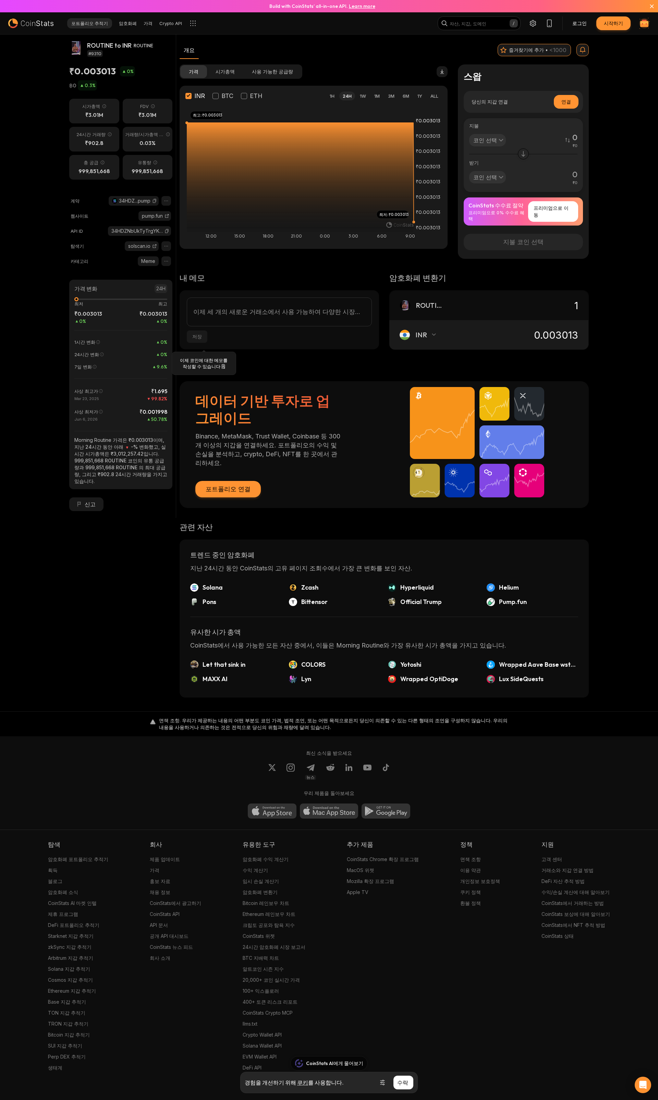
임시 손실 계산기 (261, 881)
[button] (154, 201)
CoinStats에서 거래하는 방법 (572, 903)
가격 (154, 870)
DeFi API (252, 1068)
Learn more (362, 6)
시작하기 (613, 23)
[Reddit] (330, 771)
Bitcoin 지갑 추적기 (69, 1035)
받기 (474, 163)
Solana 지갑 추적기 (69, 969)
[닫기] (648, 6)
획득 (53, 870)
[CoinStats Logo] (30, 23)
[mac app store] (329, 811)
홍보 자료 (160, 881)
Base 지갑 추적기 (67, 1002)
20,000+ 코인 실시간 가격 (271, 980)
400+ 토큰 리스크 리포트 (270, 1002)
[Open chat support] (643, 1085)
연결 (566, 102)
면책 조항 (470, 859)
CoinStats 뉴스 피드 (171, 947)
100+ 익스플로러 (261, 991)
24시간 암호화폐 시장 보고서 (274, 947)
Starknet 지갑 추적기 (71, 936)
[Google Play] (386, 811)
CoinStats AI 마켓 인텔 (72, 903)
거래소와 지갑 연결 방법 (567, 870)
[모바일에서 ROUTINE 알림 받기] (582, 50)
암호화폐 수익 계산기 (266, 859)
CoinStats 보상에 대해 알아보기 (575, 914)
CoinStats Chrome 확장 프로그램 (383, 859)
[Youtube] (367, 771)
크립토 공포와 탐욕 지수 (269, 925)
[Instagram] (291, 771)
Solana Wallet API (262, 1046)
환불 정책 (470, 903)
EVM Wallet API (260, 1057)
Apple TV (357, 892)
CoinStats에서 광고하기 (175, 903)
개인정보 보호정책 (480, 881)
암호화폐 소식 (63, 892)
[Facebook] (386, 771)
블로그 (55, 881)
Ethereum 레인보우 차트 (269, 914)
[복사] (154, 201)
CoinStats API (165, 914)
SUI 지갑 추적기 (65, 1046)
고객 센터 (551, 859)
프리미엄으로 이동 (551, 211)
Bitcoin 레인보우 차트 (266, 903)
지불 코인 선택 (523, 241)
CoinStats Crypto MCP (268, 1013)
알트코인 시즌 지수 (263, 969)
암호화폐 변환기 (260, 892)
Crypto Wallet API (262, 1035)
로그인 (579, 23)
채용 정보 (160, 892)
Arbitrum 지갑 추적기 (70, 958)
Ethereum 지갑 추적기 (72, 991)
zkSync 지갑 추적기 (70, 947)
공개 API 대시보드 (169, 936)
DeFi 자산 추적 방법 (563, 881)
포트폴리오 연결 (228, 489)
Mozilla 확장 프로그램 (370, 881)
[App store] (272, 811)
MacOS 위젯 (360, 870)
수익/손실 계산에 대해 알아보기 (575, 892)
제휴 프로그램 (63, 914)
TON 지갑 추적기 (66, 1013)
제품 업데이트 (165, 859)
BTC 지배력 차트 (261, 958)
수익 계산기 (255, 870)
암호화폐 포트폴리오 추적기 (78, 859)
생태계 (55, 1068)
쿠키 (302, 1082)
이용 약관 (470, 870)
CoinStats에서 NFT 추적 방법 (573, 925)
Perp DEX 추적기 (67, 1057)
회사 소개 (160, 958)
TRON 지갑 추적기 (68, 1024)
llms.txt (250, 1024)
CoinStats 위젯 (259, 936)
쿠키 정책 (470, 892)
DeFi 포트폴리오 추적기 (73, 925)
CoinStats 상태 (557, 936)
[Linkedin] (349, 771)
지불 (474, 126)
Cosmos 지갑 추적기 (70, 980)
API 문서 (159, 925)
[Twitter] (272, 771)
